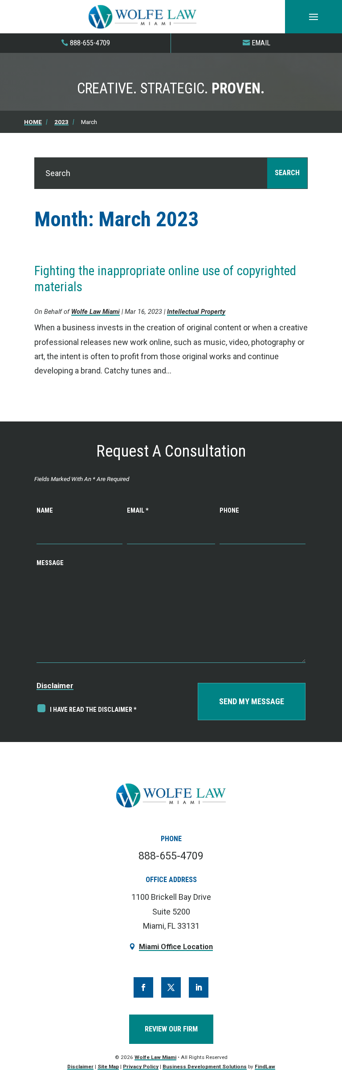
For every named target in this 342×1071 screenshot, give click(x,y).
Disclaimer (55, 685)
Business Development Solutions (205, 1066)
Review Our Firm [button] (171, 1029)
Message (50, 563)
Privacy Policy (141, 1066)
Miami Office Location (176, 947)
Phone (229, 510)
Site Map (108, 1066)
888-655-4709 (90, 43)
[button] (313, 17)
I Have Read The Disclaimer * (93, 710)
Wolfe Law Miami (95, 312)
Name (45, 510)
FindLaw (265, 1066)
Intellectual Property (196, 312)
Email (261, 43)
